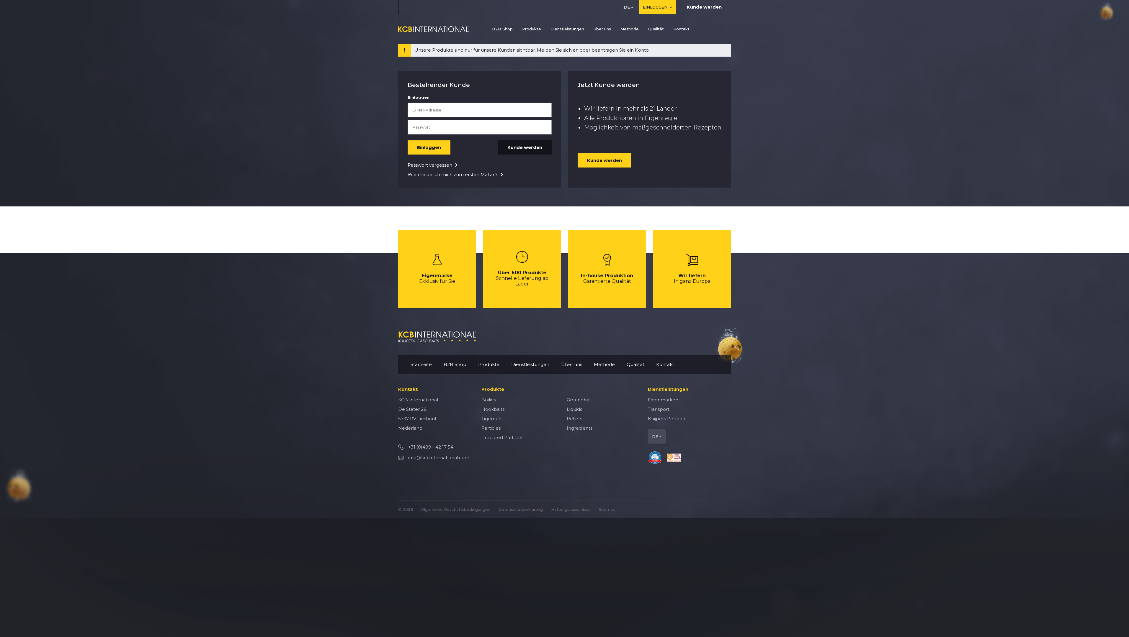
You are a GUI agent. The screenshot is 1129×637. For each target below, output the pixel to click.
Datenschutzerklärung (521, 509)
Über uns (602, 29)
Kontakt (681, 29)
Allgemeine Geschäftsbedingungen (455, 509)
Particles (491, 428)
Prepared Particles (502, 437)
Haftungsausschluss (570, 509)
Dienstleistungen (567, 29)
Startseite (421, 364)
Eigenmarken (663, 400)
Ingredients (579, 428)
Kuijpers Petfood (666, 418)
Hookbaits (492, 409)
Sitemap (607, 509)
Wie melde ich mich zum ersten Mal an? (453, 174)
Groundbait (579, 400)
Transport (658, 409)
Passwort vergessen (430, 165)
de (627, 7)
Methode (629, 29)
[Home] (433, 29)
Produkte (531, 29)
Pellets (574, 418)
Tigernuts (491, 418)
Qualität (656, 29)
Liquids (574, 409)
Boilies (488, 400)
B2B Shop (502, 29)
